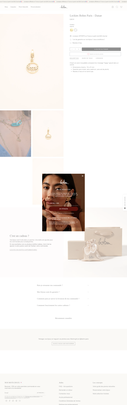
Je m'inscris (63, 209)
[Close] (82, 176)
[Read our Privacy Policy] (77, 222)
